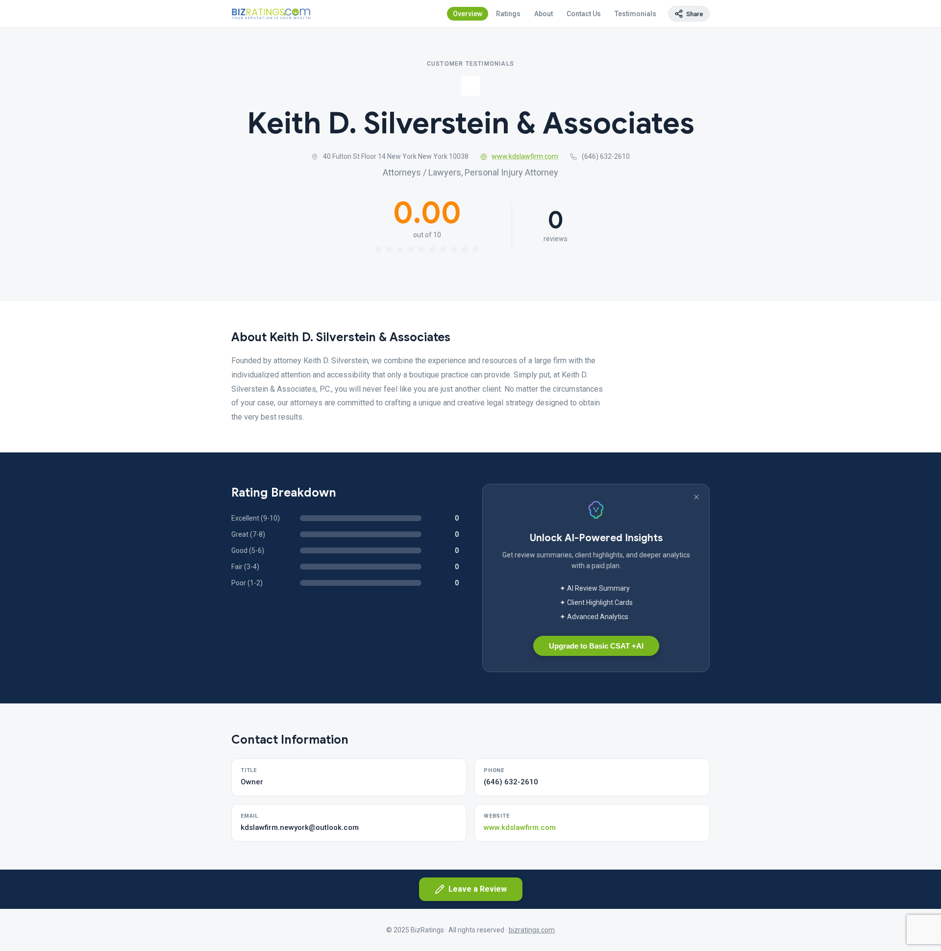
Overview (467, 14)
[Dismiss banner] (696, 497)
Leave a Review (477, 889)
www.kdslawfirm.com (525, 156)
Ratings (508, 14)
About (543, 14)
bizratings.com (532, 930)
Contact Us (584, 14)
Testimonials (635, 14)
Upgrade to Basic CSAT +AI (596, 646)
